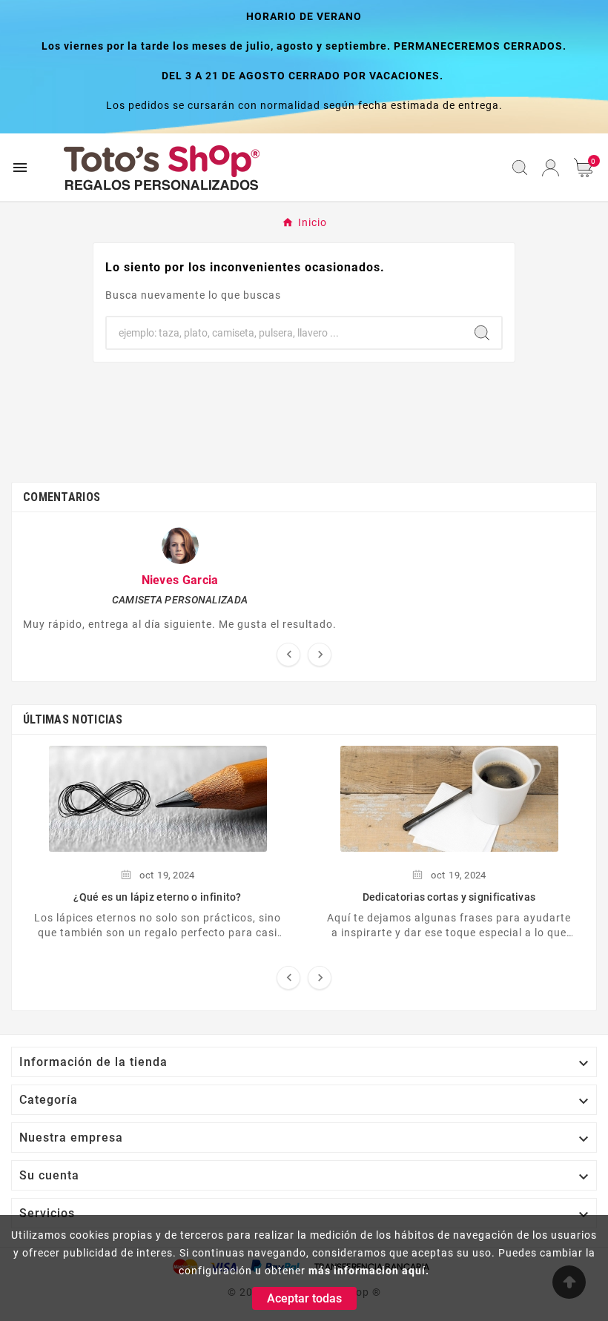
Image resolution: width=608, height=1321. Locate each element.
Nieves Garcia (180, 580)
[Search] (482, 333)
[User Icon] (550, 167)
